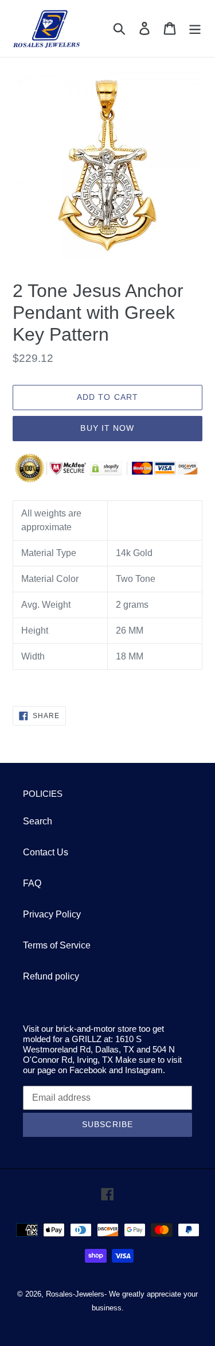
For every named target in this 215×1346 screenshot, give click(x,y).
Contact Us (45, 852)
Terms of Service (57, 945)
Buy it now (107, 428)
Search (37, 821)
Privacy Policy (52, 914)
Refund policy (51, 976)
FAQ (32, 883)
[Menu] (195, 28)
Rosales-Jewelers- (76, 1294)
